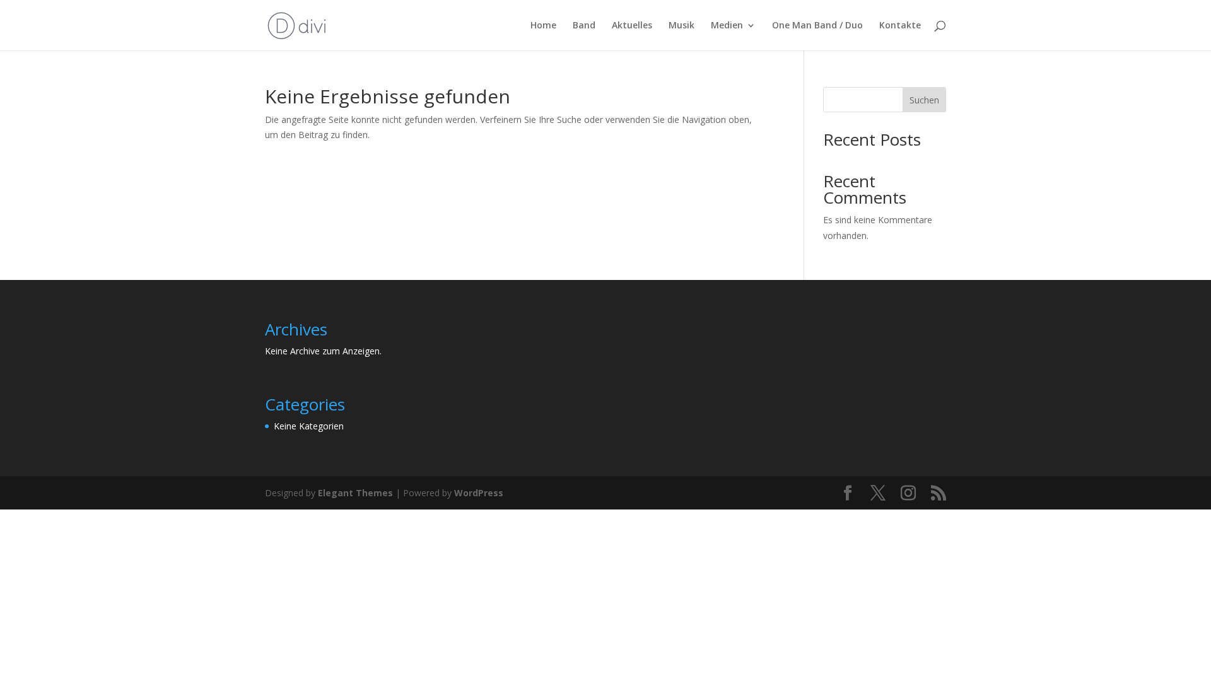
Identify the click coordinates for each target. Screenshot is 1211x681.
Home (543, 26)
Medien (727, 26)
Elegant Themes (355, 493)
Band (584, 26)
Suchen (924, 100)
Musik (681, 26)
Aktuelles (632, 26)
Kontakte (900, 26)
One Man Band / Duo (817, 26)
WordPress (478, 493)
